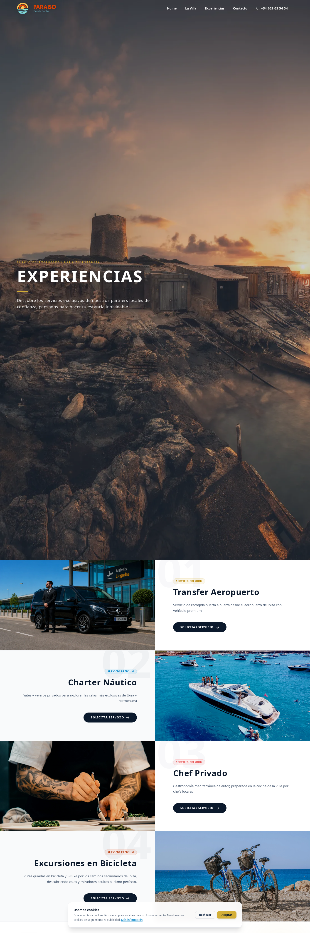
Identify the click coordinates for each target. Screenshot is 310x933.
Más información (132, 920)
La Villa (190, 8)
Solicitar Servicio (197, 627)
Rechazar (205, 915)
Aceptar (226, 915)
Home (172, 8)
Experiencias (214, 8)
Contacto (240, 8)
